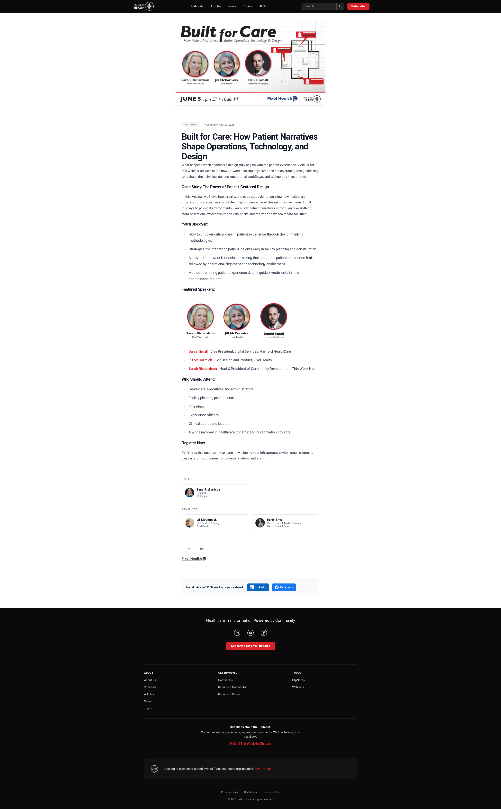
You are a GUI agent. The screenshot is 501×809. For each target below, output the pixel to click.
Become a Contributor (232, 687)
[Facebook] (264, 632)
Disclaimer (250, 792)
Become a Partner (229, 694)
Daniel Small (198, 351)
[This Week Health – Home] (143, 6)
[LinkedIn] (237, 632)
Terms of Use (271, 792)
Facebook (286, 587)
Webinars (298, 687)
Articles (216, 6)
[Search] (340, 6)
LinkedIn (260, 587)
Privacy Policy (229, 792)
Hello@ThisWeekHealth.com (250, 743)
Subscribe (358, 6)
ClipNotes (298, 680)
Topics (247, 6)
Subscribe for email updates (250, 646)
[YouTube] (250, 632)
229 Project (262, 769)
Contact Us (225, 680)
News (232, 6)
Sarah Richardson (203, 369)
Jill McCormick (200, 360)
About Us (150, 680)
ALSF (262, 6)
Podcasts (197, 6)
